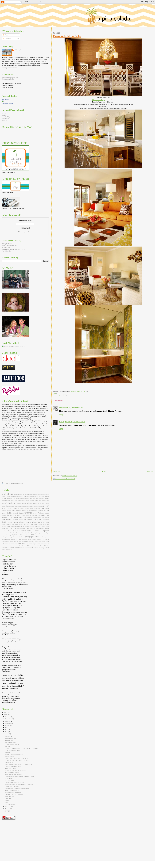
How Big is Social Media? (12, 772)
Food (39, 513)
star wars (14, 544)
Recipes (4, 113)
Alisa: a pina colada (20, 50)
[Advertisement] (14, 466)
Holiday (4, 522)
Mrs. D (61, 421)
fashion (9, 513)
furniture (28, 515)
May (6, 732)
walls (31, 548)
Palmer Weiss (96, 100)
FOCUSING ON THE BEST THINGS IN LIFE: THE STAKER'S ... (23, 748)
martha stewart (44, 528)
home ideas (31, 521)
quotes (39, 539)
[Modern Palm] (3, 101)
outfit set (21, 535)
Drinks (13, 510)
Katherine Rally (19, 526)
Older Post (150, 471)
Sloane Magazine (39, 541)
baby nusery (11, 496)
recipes (45, 539)
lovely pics (19, 528)
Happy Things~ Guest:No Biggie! (13, 774)
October (7, 721)
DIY (42, 508)
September (8, 723)
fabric (45, 510)
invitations (18, 524)
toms (14, 546)
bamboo (36, 496)
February (8, 807)
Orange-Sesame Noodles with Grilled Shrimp (17, 788)
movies (37, 531)
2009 (5, 811)
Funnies (23, 515)
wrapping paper (5, 549)
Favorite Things (6, 117)
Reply (61, 414)
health (44, 519)
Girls (47, 515)
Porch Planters (6, 247)
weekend (47, 548)
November (8, 719)
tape (11, 546)
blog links (32, 498)
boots (3, 500)
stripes (34, 544)
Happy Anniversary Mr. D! (12, 790)
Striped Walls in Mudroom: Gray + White (13, 249)
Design (102, 100)
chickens (4, 503)
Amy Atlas (32, 494)
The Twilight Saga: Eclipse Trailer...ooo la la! (17, 760)
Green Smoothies (37, 517)
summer (46, 544)
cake (12, 500)
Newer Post (56, 471)
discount (27, 508)
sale (11, 541)
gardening (34, 515)
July (6, 727)
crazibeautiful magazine (27, 506)
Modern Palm (5, 99)
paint (32, 535)
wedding (41, 548)
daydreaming (37, 506)
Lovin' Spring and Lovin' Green (13, 766)
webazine (36, 548)
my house (4, 533)
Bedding (4, 498)
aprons (3, 496)
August (7, 725)
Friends (4, 515)
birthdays (9, 498)
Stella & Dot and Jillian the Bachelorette (15, 770)
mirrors (11, 531)
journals (13, 526)
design (3, 508)
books (47, 498)
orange (10, 535)
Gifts (43, 515)
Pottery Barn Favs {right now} (13, 792)
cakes (21, 500)
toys (17, 546)
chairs (43, 500)
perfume (13, 537)
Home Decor (5, 119)
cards (40, 500)
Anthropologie (44, 494)
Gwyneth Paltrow (18, 519)
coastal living (37, 503)
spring (10, 544)
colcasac (3, 506)
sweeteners (4, 546)
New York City (14, 533)
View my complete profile (9, 68)
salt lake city (15, 541)
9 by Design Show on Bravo (12, 744)
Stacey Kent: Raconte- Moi (9, 245)
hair (25, 519)
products (28, 539)
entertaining (25, 510)
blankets (27, 498)
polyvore (4, 539)
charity (47, 500)
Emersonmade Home (10, 742)
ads (21, 494)
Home (103, 471)
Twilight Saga (5, 548)
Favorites (27, 512)
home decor (70, 395)
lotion (3, 528)
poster (8, 539)
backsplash (29, 496)
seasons (21, 541)
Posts (6, 35)
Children (10, 502)
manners (38, 528)
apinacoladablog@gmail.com (10, 78)
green (30, 517)
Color (7, 506)
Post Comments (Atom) (69, 476)
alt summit (26, 494)
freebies (47, 513)
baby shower (17, 496)
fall (48, 510)
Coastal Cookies (6, 251)
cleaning (24, 503)
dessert (22, 508)
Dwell (17, 510)
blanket (23, 498)
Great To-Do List (9, 756)
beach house (41, 496)
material (3, 531)
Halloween (29, 519)
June (6, 730)
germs (39, 515)
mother (33, 531)
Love (6, 528)
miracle (7, 531)
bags (33, 496)
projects (34, 539)
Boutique (7, 500)
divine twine (37, 508)
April (6, 734)
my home (46, 531)
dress (9, 510)
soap (44, 541)
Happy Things (36, 519)
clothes (29, 503)
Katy (61, 407)
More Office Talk (9, 796)
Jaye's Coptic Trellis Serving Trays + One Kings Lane (19, 784)
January (7, 809)
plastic (41, 537)
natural (9, 533)
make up (32, 528)
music (41, 531)
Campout (31, 500)
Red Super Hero (9, 740)
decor (46, 505)
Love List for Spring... (10, 804)
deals (41, 506)
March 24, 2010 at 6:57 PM (73, 407)
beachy (47, 496)
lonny (47, 526)
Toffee (6, 802)
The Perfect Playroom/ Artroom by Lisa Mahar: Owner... (20, 776)
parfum (43, 535)
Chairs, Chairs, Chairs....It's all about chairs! (16, 758)
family (4, 513)
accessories (17, 494)
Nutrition (25, 533)
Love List (4, 120)
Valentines (18, 548)
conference (11, 506)
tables (8, 546)
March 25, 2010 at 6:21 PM (75, 421)
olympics (40, 533)
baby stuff (23, 496)
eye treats (40, 510)
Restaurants (4, 541)
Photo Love (20, 537)
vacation (11, 548)
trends (35, 546)
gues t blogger (45, 517)
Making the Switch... (7, 244)
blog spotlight (40, 498)
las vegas (31, 526)
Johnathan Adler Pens (10, 738)
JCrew (31, 524)
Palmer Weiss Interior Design (67, 36)
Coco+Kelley (45, 503)
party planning (6, 537)
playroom (46, 537)
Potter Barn (18, 539)
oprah (5, 535)
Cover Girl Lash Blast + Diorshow (14, 794)
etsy (36, 510)
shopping (31, 541)
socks (6, 544)
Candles (36, 500)
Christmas (18, 503)
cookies (17, 506)
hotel (47, 522)
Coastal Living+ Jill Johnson (12, 786)
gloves (24, 517)
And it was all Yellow (10, 768)
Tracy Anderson (23, 546)
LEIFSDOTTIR (9, 762)
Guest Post (7, 752)
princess (24, 539)
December (8, 717)
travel (28, 546)
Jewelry (46, 524)
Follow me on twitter (8, 79)
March (7, 736)
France (42, 513)
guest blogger (7, 519)
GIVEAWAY (6, 517)
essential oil (32, 510)
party (47, 535)
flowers (35, 513)
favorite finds (18, 513)
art (7, 496)
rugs (8, 541)
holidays (10, 522)
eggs (20, 510)
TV (38, 546)
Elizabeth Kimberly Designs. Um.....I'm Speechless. (18, 764)
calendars (26, 500)
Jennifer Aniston (38, 524)
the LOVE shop (9, 778)
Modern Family (17, 531)
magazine (25, 528)
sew (24, 541)
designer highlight (61, 395)
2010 (5, 714)
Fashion (4, 115)
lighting (43, 526)
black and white (17, 498)
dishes (31, 508)
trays (32, 546)
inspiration (11, 524)
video (22, 548)
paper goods (37, 535)
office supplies (34, 533)
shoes (27, 541)
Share (54, 393)
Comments (7, 38)
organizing (15, 535)
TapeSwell (7, 800)
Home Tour (42, 522)
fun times (17, 515)
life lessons (38, 526)
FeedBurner (29, 232)
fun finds (10, 515)
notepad (20, 533)
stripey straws (40, 544)
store (30, 544)
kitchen (26, 526)
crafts (20, 506)
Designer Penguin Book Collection (14, 754)
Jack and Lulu (25, 524)
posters (13, 539)
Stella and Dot (22, 543)
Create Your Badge (7, 103)
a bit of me (7, 493)
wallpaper (27, 548)
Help (47, 519)
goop (28, 517)
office (28, 533)
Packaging (27, 535)
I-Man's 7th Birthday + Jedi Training (14, 782)
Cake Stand (17, 500)
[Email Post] (86, 391)
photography (29, 536)
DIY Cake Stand (9, 780)
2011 (5, 712)
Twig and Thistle (44, 546)
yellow (10, 549)
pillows (37, 537)
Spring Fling (8, 798)
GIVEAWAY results (16, 517)
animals (37, 494)
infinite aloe (5, 524)
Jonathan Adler (6, 526)
